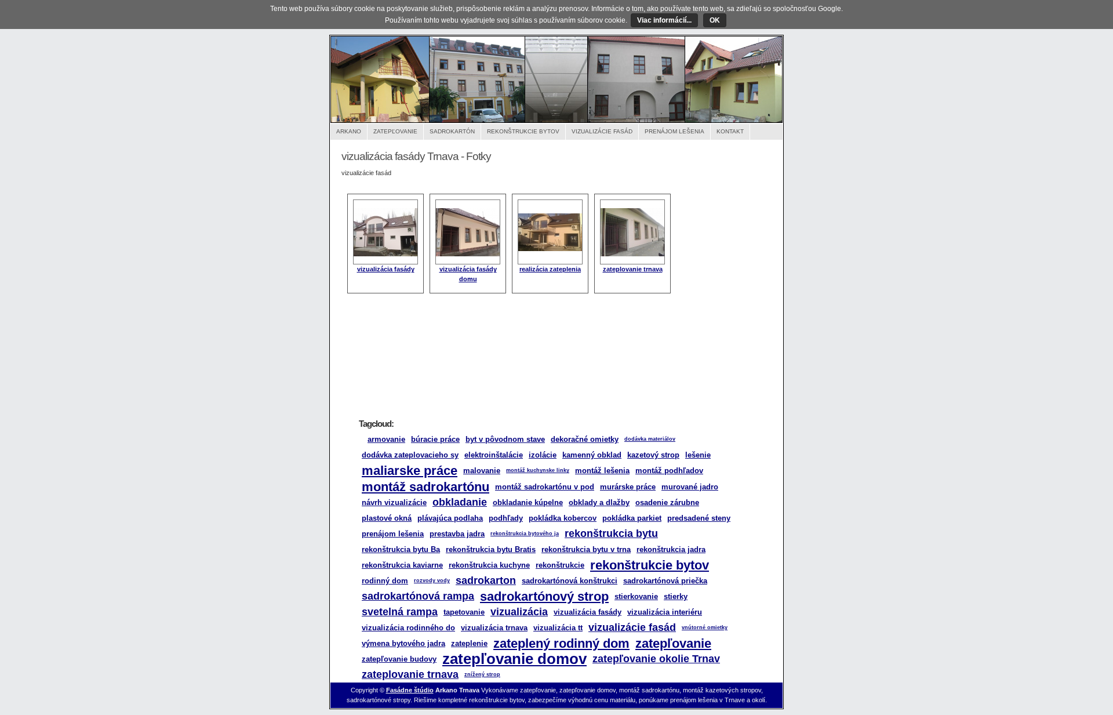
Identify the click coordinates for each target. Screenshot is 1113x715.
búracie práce (435, 439)
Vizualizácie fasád (602, 131)
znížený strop (482, 674)
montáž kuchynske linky (537, 470)
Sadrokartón (452, 131)
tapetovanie (464, 612)
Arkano (348, 131)
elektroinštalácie (493, 455)
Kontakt (730, 131)
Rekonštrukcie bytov (523, 131)
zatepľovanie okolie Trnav (656, 659)
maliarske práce (409, 470)
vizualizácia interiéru (664, 612)
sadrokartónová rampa (418, 596)
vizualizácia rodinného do (408, 627)
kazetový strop (653, 455)
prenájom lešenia (393, 533)
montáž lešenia (602, 470)
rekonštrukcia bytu (611, 533)
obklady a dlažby (599, 502)
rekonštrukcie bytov (649, 565)
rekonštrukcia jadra (670, 549)
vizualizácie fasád (632, 627)
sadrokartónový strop (544, 596)
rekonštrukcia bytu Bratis (491, 549)
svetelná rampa (400, 612)
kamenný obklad (591, 455)
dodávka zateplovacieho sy (410, 455)
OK (715, 20)
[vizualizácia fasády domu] (468, 254)
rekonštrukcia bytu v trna (586, 549)
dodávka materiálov (649, 439)
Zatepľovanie (395, 131)
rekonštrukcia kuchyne (489, 565)
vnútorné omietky (705, 627)
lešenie (698, 455)
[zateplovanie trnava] (632, 254)
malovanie (481, 470)
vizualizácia (519, 612)
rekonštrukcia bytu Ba (401, 549)
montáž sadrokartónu (425, 487)
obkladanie (459, 502)
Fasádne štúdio (410, 690)
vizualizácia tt (558, 627)
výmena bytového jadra (403, 643)
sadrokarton (486, 580)
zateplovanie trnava (633, 269)
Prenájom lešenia (674, 131)
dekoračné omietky (585, 439)
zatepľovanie (673, 643)
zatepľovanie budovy (399, 659)
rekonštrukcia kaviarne (402, 565)
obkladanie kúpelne (528, 502)
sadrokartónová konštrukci (569, 580)
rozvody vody (432, 580)
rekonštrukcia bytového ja (524, 533)
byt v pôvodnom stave (505, 439)
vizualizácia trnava (494, 627)
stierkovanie (636, 596)
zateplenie (469, 643)
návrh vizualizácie (394, 502)
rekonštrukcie (560, 565)
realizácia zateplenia (550, 269)
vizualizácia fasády (385, 269)
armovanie (386, 439)
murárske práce (628, 486)
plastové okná (387, 518)
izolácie (542, 455)
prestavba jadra (457, 533)
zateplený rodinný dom (561, 643)
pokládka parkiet (631, 518)
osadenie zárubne (667, 502)
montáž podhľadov (669, 470)
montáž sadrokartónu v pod (544, 486)
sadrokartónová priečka (665, 580)
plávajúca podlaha (450, 518)
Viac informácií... (664, 20)
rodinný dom (385, 580)
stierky (676, 596)
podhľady (506, 518)
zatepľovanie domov (514, 658)
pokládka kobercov (562, 518)
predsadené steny (698, 518)
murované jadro (689, 486)
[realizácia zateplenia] (550, 248)
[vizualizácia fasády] (385, 254)
